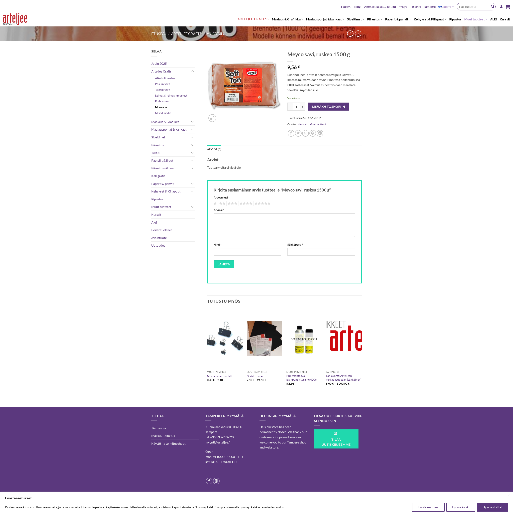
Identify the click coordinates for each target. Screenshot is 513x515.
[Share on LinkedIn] (320, 133)
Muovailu (215, 33)
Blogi (357, 6)
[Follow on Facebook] (209, 481)
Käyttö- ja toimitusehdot (168, 443)
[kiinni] (508, 495)
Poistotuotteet (161, 230)
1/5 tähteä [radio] (215, 203)
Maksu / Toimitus (163, 435)
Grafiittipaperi (256, 376)
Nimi (218, 244)
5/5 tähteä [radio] (262, 203)
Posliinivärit (162, 84)
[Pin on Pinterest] (312, 133)
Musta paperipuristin (220, 376)
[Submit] (492, 7)
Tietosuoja (158, 428)
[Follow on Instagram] (216, 481)
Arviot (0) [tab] (214, 149)
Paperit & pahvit (396, 19)
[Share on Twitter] (298, 133)
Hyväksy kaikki (492, 507)
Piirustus (373, 19)
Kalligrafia (158, 176)
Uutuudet (158, 245)
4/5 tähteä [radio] (245, 203)
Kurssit (505, 19)
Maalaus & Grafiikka (286, 19)
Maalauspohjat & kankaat (324, 19)
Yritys (403, 6)
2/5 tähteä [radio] (221, 203)
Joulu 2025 (159, 63)
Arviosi (219, 210)
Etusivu (346, 6)
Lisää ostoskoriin (328, 106)
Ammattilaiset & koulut (380, 6)
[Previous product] (358, 33)
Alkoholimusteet (165, 78)
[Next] (361, 350)
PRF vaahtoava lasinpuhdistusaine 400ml (302, 377)
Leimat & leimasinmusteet (171, 95)
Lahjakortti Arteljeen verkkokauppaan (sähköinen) (343, 377)
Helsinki (415, 6)
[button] (501, 6)
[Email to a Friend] (305, 133)
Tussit (155, 152)
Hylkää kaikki (461, 507)
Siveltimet (354, 19)
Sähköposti (295, 244)
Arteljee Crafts (252, 19)
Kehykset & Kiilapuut (429, 19)
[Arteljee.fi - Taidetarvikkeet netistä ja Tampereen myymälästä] (18, 19)
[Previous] (207, 350)
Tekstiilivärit (162, 89)
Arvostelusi (222, 197)
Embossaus (162, 101)
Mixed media (163, 113)
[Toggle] (192, 71)
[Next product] (350, 33)
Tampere (430, 6)
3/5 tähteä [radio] (231, 203)
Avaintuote (159, 238)
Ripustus (455, 19)
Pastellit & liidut (162, 160)
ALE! (493, 19)
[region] (256, 503)
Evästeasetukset (428, 507)
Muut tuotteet (474, 19)
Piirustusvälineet (163, 168)
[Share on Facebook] (291, 133)
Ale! (154, 222)
